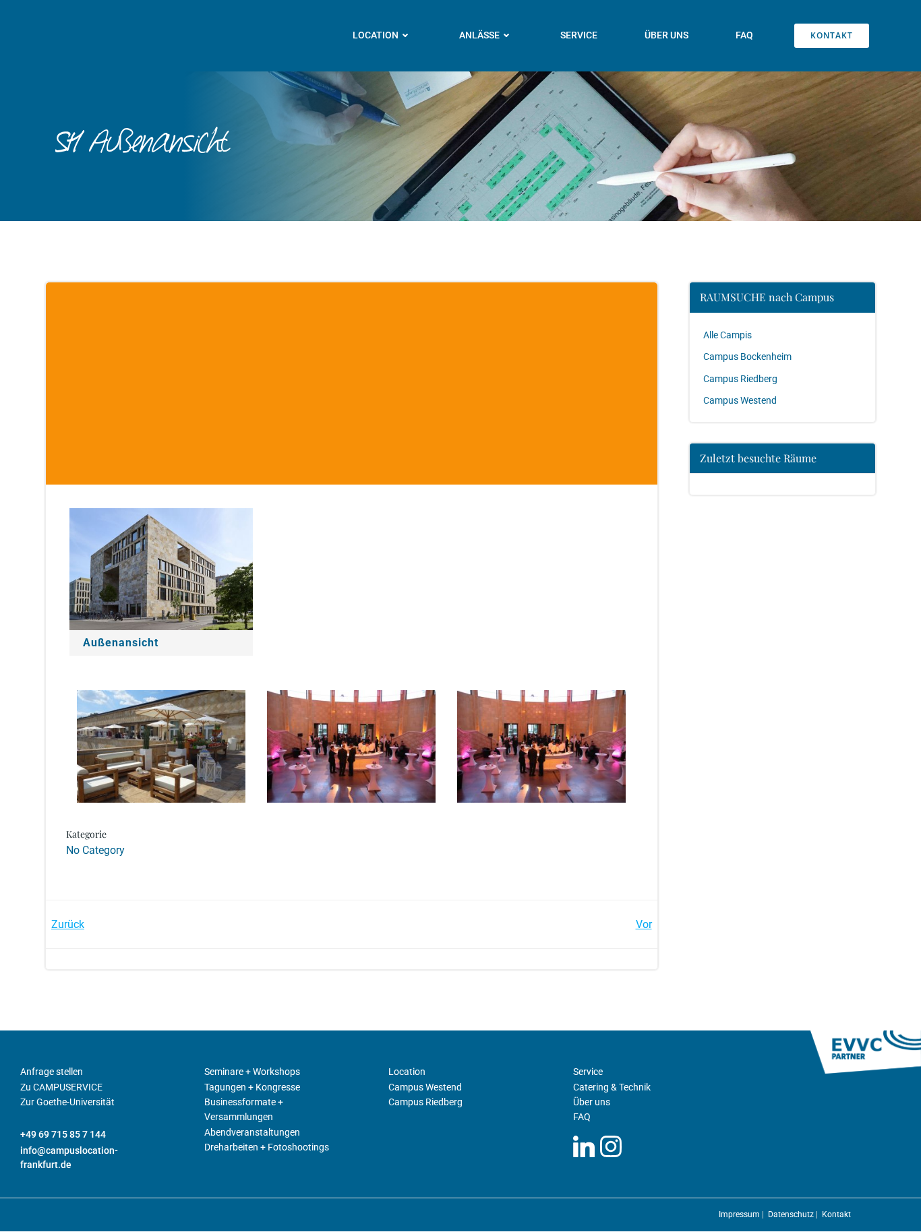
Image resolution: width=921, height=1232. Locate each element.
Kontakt (836, 1214)
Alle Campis (727, 335)
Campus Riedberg (740, 378)
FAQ (744, 35)
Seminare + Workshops (252, 1071)
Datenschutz (792, 1214)
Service (578, 35)
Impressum (740, 1214)
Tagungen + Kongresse (252, 1087)
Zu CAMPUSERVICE (61, 1087)
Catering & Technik (612, 1087)
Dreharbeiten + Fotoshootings (266, 1147)
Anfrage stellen (51, 1071)
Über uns (666, 35)
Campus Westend (740, 400)
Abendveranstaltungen (252, 1132)
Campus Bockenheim (747, 356)
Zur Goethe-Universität (67, 1102)
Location (406, 1071)
